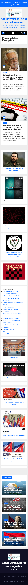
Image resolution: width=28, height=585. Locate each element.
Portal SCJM (6, 316)
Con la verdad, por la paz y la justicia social (14, 566)
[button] (22, 33)
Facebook (6, 581)
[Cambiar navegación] (13, 33)
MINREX (5, 331)
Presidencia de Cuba (8, 329)
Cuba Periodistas (7, 322)
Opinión (4, 72)
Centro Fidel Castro (8, 307)
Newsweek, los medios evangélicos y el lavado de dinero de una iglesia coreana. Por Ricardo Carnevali (13, 129)
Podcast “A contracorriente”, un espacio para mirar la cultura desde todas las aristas (14, 254)
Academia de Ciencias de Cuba (11, 325)
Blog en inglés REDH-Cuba (10, 291)
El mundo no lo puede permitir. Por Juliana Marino (13, 507)
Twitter (11, 581)
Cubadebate (6, 327)
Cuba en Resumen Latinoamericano (13, 302)
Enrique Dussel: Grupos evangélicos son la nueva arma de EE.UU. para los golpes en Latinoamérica (13, 78)
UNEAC (5, 305)
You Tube (16, 581)
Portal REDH (6, 334)
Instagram (22, 581)
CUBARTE (6, 311)
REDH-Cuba (20, 82)
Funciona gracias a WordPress (9, 576)
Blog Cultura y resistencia (10, 293)
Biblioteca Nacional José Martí (11, 320)
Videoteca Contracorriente (14, 377)
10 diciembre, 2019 (9, 82)
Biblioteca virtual (14, 357)
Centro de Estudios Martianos (11, 318)
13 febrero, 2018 (8, 132)
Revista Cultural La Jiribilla (10, 309)
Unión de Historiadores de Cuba (12, 314)
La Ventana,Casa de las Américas (12, 296)
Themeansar (14, 578)
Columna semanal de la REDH (14, 281)
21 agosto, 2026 (10, 492)
